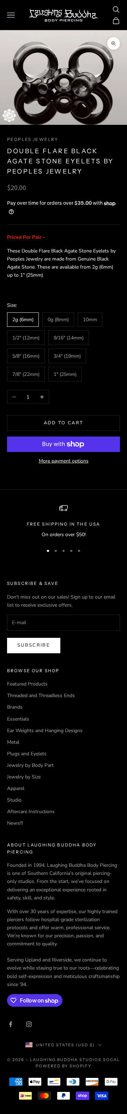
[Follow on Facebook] (10, 1024)
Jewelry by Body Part (30, 765)
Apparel (15, 788)
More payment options (64, 461)
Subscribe (33, 645)
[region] (63, 521)
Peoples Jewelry (32, 139)
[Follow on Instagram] (28, 1024)
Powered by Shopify (64, 1066)
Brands (15, 707)
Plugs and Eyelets (27, 753)
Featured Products (27, 684)
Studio (14, 800)
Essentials (18, 719)
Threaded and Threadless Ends (41, 695)
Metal (13, 742)
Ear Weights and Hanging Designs (45, 730)
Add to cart (64, 423)
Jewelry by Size (24, 777)
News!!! (15, 823)
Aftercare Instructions (31, 811)
